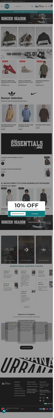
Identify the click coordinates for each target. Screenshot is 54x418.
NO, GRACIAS (35, 213)
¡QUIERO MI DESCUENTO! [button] (18, 213)
